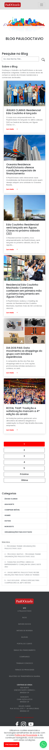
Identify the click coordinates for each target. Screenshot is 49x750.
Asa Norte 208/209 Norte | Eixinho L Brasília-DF (24, 690)
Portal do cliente (24, 644)
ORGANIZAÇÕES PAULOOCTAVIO (18, 532)
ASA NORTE (9, 504)
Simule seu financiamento (24, 650)
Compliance (24, 657)
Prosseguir (11, 744)
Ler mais (10, 129)
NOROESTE (9, 526)
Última (24, 480)
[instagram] (23, 726)
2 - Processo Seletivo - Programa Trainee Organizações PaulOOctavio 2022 (23, 555)
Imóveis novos (24, 624)
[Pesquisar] (43, 60)
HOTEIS (8, 521)
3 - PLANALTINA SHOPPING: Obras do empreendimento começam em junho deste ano (23, 564)
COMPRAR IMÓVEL (12, 510)
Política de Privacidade (26, 735)
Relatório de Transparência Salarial (24, 676)
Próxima (24, 474)
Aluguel (24, 637)
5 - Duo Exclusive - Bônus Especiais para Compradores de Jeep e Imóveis (22, 581)
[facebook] (17, 726)
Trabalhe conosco (24, 663)
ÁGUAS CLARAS (11, 499)
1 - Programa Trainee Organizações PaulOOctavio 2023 (20, 547)
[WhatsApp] (43, 744)
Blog (24, 617)
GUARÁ (7, 515)
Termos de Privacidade (24, 670)
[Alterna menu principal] (41, 4)
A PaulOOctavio (24, 611)
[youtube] (31, 726)
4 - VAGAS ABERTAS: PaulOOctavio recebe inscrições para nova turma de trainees (22, 573)
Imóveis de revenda (25, 630)
